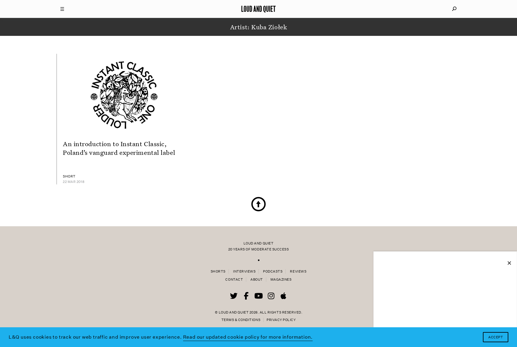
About (256, 279)
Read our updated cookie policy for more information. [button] (248, 337)
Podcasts (272, 271)
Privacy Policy (281, 320)
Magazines (281, 279)
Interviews (244, 271)
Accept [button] (495, 337)
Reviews (298, 271)
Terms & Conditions (240, 320)
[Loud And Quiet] (258, 9)
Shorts (218, 271)
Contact (234, 279)
